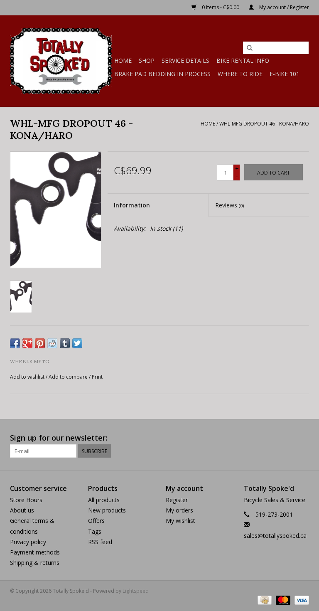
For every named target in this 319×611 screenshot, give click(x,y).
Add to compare (69, 376)
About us (22, 510)
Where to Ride (240, 74)
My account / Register (283, 7)
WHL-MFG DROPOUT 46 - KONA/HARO (264, 123)
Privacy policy (28, 542)
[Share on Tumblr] (65, 343)
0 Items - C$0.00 (220, 7)
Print (97, 376)
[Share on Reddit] (52, 343)
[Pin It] (40, 343)
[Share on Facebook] (15, 343)
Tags (94, 531)
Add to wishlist (27, 376)
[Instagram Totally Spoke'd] (302, 438)
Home (123, 60)
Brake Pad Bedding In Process (162, 74)
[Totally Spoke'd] (61, 61)
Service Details (185, 60)
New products (107, 510)
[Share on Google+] (27, 343)
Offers (96, 521)
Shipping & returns (34, 563)
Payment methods (35, 552)
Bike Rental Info (242, 60)
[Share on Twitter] (77, 343)
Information (132, 205)
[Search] (250, 48)
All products (104, 500)
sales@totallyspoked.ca (275, 536)
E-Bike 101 (284, 74)
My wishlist (180, 521)
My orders (179, 510)
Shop (147, 60)
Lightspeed (136, 590)
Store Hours (26, 500)
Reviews (229, 205)
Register (177, 500)
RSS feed (100, 542)
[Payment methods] (264, 599)
